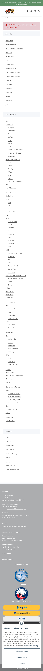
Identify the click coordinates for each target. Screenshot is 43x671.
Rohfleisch (9, 124)
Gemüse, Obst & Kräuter (14, 182)
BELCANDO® (10, 446)
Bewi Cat (9, 89)
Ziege (10, 285)
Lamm (10, 178)
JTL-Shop (25, 668)
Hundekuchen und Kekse (14, 376)
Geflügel (11, 137)
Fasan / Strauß (13, 266)
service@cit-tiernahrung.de (16, 509)
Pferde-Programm (14, 396)
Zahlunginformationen (13, 76)
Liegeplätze (10, 420)
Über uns (9, 52)
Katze (7, 321)
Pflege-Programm (14, 400)
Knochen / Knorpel (14, 153)
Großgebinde (12, 156)
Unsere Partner (11, 44)
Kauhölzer (9, 298)
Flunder (11, 228)
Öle (7, 185)
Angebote (9, 417)
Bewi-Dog (9, 93)
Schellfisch (12, 240)
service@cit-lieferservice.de (16, 526)
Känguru (11, 128)
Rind (9, 134)
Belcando (9, 85)
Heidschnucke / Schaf (15, 279)
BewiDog (11, 352)
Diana (8, 382)
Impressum (10, 64)
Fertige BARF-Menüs (13, 159)
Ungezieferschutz (14, 403)
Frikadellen (9, 294)
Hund (7, 306)
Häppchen (9, 379)
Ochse (10, 205)
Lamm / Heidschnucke (16, 150)
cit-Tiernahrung (11, 454)
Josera (8, 105)
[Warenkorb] (39, 11)
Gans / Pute (12, 269)
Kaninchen (12, 131)
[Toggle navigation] (3, 9)
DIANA (8, 97)
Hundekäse (9, 291)
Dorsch (10, 224)
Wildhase (11, 256)
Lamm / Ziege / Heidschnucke (16, 275)
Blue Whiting (12, 221)
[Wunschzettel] (35, 11)
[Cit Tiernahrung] (10, 11)
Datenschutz (10, 56)
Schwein (8, 288)
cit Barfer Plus (13, 409)
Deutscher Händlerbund (14, 48)
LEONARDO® (10, 466)
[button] (28, 11)
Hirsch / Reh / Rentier (15, 253)
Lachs (10, 237)
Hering (10, 231)
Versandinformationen (13, 72)
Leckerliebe (12, 339)
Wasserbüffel (12, 212)
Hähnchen (11, 272)
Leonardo (9, 101)
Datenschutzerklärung (30, 646)
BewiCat (11, 328)
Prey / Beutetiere (11, 188)
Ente (9, 263)
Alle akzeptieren (22, 651)
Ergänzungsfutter (14, 393)
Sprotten (11, 244)
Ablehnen (21, 663)
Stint (9, 247)
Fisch (10, 143)
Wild (9, 147)
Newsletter (9, 40)
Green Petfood (13, 318)
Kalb (9, 202)
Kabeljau (11, 234)
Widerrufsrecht (11, 69)
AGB (7, 60)
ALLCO (8, 438)
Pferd (10, 140)
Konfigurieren (22, 657)
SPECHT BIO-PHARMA (13, 470)
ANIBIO (8, 81)
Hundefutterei (13, 309)
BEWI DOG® (10, 450)
